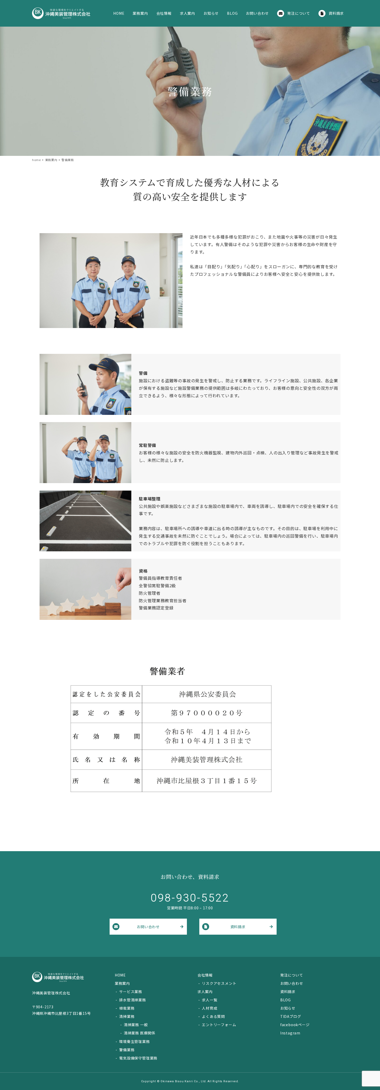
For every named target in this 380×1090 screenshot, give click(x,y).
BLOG (285, 999)
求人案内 (205, 991)
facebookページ (295, 1024)
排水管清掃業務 (132, 999)
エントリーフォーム (219, 1024)
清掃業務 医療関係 (139, 1032)
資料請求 (238, 926)
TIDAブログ (290, 1016)
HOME (120, 975)
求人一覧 (209, 999)
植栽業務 (126, 1008)
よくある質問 (213, 1016)
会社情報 (205, 975)
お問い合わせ (148, 926)
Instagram (290, 1032)
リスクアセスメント (219, 983)
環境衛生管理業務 (134, 1041)
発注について (291, 975)
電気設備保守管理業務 (138, 1058)
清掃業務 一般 (136, 1024)
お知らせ (287, 1008)
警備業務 (126, 1049)
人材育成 (209, 1008)
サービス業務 (130, 991)
